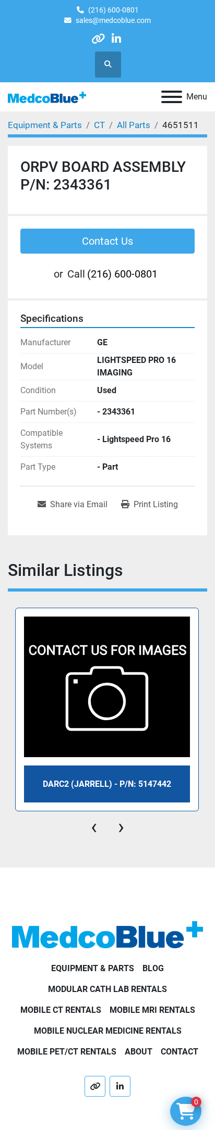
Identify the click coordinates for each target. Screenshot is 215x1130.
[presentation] (94, 827)
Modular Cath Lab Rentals (107, 989)
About (138, 1052)
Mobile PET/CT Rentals (66, 1052)
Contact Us (107, 241)
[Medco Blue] (107, 934)
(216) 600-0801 (113, 10)
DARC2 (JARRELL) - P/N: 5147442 (107, 784)
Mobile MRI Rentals (152, 1010)
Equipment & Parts (92, 968)
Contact (179, 1052)
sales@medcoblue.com (113, 20)
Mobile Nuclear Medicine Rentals (108, 1031)
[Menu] (171, 97)
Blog (153, 968)
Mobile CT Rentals (60, 1010)
